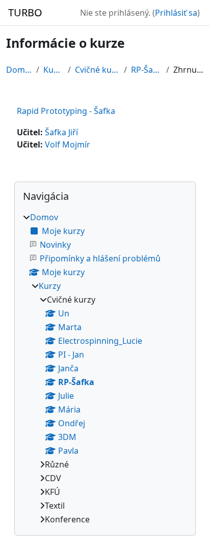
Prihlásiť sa (176, 12)
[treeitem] (105, 368)
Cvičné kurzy (97, 69)
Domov (19, 69)
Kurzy (53, 69)
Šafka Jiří (61, 132)
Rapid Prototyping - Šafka (66, 110)
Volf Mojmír (67, 144)
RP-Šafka (147, 69)
